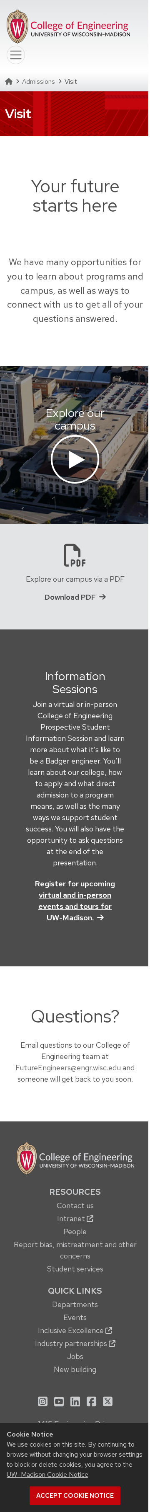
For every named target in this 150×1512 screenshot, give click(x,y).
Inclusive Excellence (71, 1330)
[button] (75, 457)
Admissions (38, 81)
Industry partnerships (72, 1343)
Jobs (75, 1356)
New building (75, 1369)
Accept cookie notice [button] (75, 1495)
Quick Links (75, 1290)
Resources (75, 1191)
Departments (75, 1304)
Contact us (75, 1205)
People (75, 1231)
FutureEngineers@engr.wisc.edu (68, 1067)
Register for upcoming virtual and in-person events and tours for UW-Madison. (75, 900)
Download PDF (70, 597)
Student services (75, 1269)
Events (75, 1317)
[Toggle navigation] (16, 55)
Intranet (72, 1218)
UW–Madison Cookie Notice (47, 1474)
